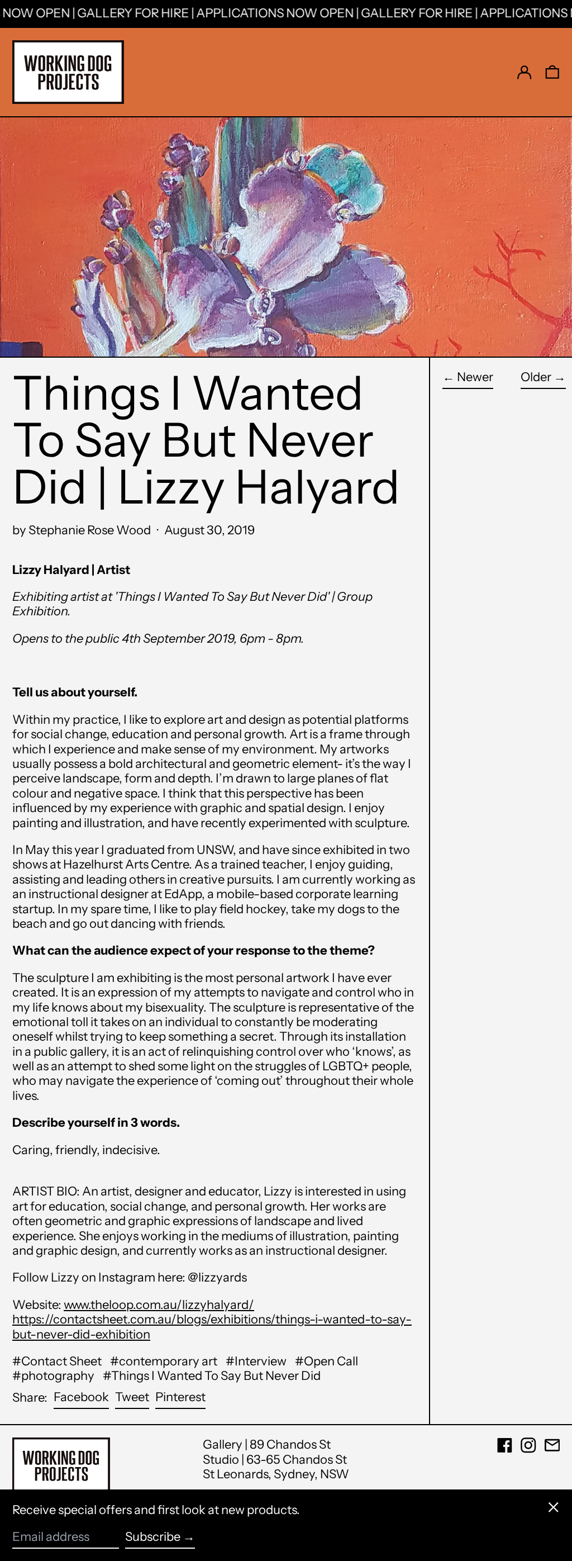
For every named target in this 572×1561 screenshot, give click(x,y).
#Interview (256, 1361)
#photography (53, 1375)
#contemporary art (163, 1361)
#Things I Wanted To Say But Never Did (212, 1375)
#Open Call (326, 1361)
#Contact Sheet (57, 1361)
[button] (552, 72)
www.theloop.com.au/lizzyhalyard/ (159, 1304)
